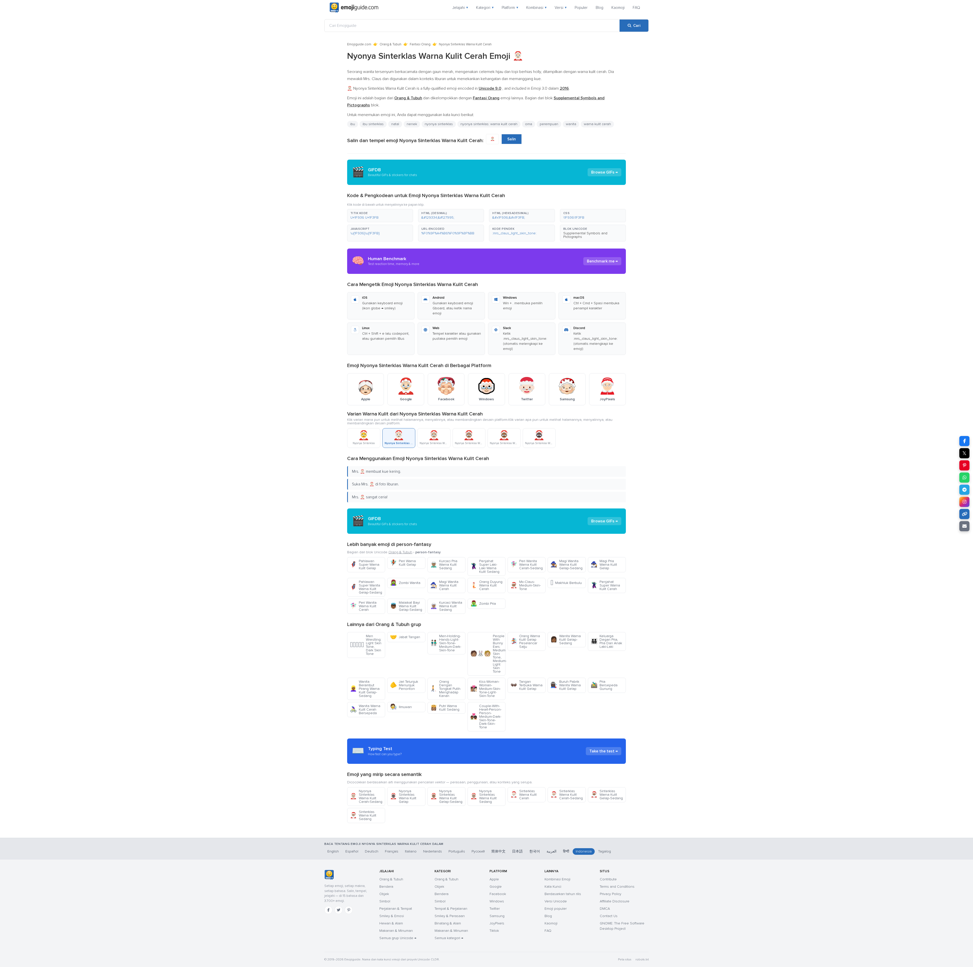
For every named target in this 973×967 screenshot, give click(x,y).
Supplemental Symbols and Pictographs (585, 235)
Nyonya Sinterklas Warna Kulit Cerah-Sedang (366, 796)
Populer (581, 7)
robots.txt (642, 959)
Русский (478, 851)
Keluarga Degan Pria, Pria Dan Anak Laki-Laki (606, 641)
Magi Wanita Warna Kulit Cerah (444, 585)
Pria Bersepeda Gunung (604, 685)
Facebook (498, 894)
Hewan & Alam (391, 923)
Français (391, 851)
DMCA (605, 908)
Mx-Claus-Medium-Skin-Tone (525, 585)
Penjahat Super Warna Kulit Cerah (605, 585)
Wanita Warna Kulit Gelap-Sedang (565, 639)
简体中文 (498, 851)
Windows (497, 901)
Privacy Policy (610, 894)
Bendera (386, 886)
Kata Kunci (553, 886)
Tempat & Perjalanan (451, 908)
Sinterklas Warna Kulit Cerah (523, 794)
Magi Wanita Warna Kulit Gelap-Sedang (566, 564)
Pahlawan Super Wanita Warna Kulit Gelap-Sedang (366, 587)
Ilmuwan (401, 707)
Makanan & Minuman (396, 930)
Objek (384, 894)
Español (351, 851)
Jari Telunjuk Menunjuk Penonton (404, 685)
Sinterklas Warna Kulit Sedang (363, 815)
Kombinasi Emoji (557, 879)
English (333, 851)
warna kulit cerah (597, 124)
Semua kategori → (449, 938)
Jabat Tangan (405, 637)
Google (496, 886)
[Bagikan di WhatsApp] (964, 477)
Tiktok (494, 930)
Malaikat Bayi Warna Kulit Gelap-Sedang (406, 606)
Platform (510, 7)
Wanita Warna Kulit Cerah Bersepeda (365, 709)
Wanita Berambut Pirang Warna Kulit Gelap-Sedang (365, 688)
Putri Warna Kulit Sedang (444, 708)
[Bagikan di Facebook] (964, 441)
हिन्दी (566, 851)
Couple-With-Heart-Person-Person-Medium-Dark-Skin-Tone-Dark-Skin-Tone (485, 716)
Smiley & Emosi (391, 916)
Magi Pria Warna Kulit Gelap (604, 564)
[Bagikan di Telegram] (964, 490)
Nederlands (432, 851)
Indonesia (584, 851)
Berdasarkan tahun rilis (563, 894)
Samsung (497, 916)
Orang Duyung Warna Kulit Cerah (486, 585)
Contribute (608, 879)
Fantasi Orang (420, 44)
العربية (551, 851)
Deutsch (371, 851)
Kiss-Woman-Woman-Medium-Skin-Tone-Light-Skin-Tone (485, 688)
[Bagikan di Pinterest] (964, 465)
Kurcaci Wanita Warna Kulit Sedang (446, 606)
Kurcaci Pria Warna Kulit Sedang (443, 564)
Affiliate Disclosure (614, 901)
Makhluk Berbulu (566, 582)
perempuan (549, 124)
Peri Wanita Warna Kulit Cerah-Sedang (526, 564)
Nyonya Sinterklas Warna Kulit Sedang (483, 796)
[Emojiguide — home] (354, 8)
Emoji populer (556, 908)
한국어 (534, 851)
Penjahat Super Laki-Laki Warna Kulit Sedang (484, 566)
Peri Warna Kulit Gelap (403, 563)
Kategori (485, 7)
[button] (380, 215)
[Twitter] (338, 910)
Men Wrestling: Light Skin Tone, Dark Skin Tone (365, 645)
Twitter (495, 908)
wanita (571, 124)
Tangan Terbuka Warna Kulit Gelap (526, 685)
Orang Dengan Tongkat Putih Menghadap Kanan (445, 688)
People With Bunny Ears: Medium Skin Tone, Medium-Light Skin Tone (488, 654)
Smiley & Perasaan (450, 916)
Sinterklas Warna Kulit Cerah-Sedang (566, 794)
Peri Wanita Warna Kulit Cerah (363, 606)
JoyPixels (497, 923)
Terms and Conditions (617, 886)
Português (456, 851)
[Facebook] (328, 910)
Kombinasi (536, 7)
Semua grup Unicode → (397, 938)
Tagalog (604, 851)
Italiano (411, 851)
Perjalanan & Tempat (395, 908)
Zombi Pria (483, 603)
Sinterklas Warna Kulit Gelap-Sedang (607, 794)
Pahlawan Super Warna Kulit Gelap (364, 564)
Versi (561, 7)
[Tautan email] (964, 526)
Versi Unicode (556, 901)
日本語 (517, 851)
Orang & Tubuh (390, 44)
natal (395, 124)
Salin (511, 139)
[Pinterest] (349, 910)
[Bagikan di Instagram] (964, 502)
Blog (599, 7)
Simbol (384, 901)
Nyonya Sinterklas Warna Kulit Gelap (403, 796)
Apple (494, 879)
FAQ (636, 7)
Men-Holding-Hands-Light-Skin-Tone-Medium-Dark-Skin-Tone (445, 643)
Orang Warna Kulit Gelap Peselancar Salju (525, 641)
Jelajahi (460, 7)
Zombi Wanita (405, 582)
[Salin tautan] (964, 514)
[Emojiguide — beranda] (329, 875)
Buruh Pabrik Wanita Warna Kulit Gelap (565, 685)
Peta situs (624, 959)
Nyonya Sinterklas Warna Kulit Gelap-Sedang (446, 796)
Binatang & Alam (448, 923)
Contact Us (609, 916)
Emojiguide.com (359, 44)
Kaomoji (618, 7)
